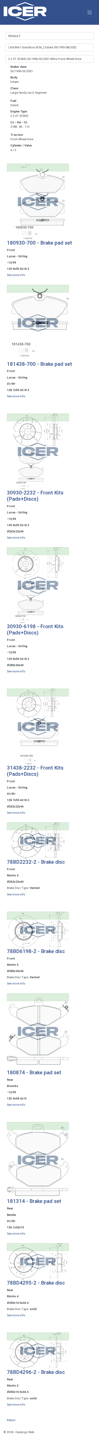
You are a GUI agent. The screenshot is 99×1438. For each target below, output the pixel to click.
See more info (16, 275)
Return (11, 1420)
